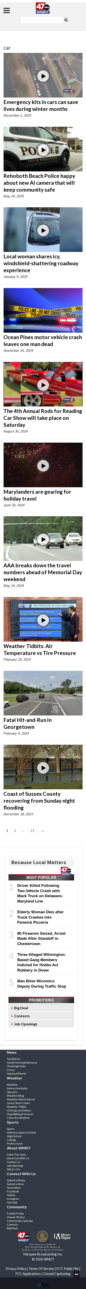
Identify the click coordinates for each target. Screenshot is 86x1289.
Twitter (11, 1195)
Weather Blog (15, 1095)
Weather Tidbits (17, 1106)
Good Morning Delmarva (22, 1062)
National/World (16, 1073)
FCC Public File (67, 1269)
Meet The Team (16, 1154)
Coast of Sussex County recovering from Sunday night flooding (39, 800)
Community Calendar (20, 1221)
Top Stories (13, 1059)
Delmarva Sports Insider (21, 1132)
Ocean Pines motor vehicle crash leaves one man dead (42, 340)
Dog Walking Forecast (20, 1114)
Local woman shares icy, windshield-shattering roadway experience (40, 263)
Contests (22, 1016)
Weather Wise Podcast (21, 1099)
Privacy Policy (16, 1269)
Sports (11, 1128)
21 (32, 830)
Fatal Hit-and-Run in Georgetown (27, 723)
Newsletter (14, 1187)
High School (14, 1136)
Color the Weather (18, 1117)
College (11, 1140)
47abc (43, 8)
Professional (14, 1143)
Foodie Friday (15, 1213)
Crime (11, 1070)
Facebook (13, 1191)
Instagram (13, 1198)
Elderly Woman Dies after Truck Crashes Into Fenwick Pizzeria (40, 917)
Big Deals (12, 1228)
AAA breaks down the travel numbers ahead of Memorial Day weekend (42, 572)
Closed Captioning (56, 1274)
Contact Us (13, 1162)
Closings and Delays (19, 1110)
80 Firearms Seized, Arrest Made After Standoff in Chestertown (41, 938)
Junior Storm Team (18, 1103)
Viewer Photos (16, 1217)
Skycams (12, 1092)
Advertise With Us (18, 1158)
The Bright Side (16, 1066)
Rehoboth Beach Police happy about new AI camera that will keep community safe (39, 183)
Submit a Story (15, 1184)
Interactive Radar (17, 1088)
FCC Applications (28, 1274)
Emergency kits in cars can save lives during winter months (40, 105)
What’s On (13, 1169)
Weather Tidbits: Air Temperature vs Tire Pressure (39, 649)
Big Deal (21, 1008)
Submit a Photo (16, 1180)
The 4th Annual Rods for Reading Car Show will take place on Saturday (42, 418)
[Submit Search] (66, 19)
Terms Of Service (41, 1269)
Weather (12, 1084)
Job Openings (25, 1024)
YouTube (12, 1202)
